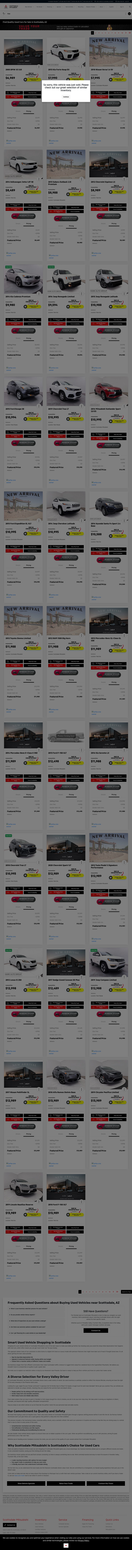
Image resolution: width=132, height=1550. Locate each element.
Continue (66, 97)
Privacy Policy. (83, 1540)
